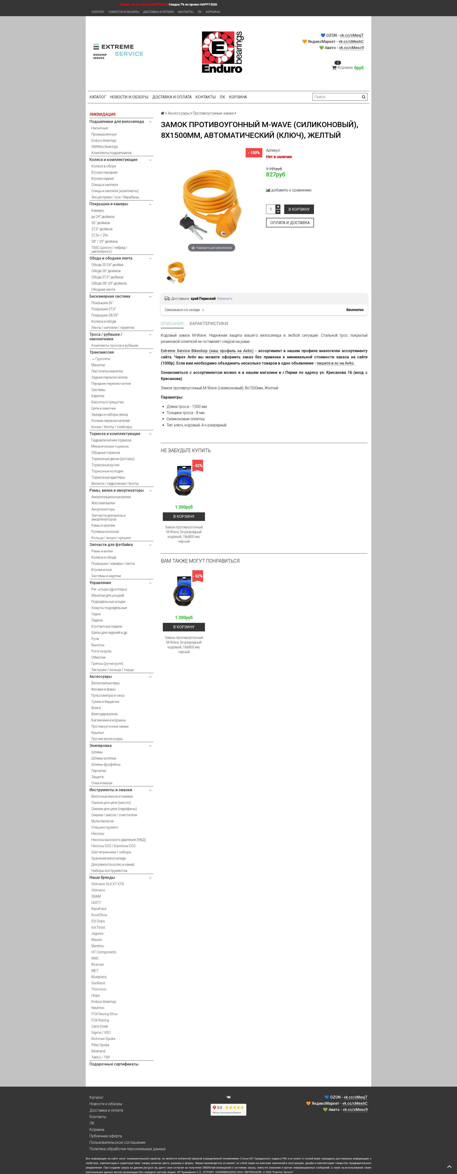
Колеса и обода (103, 321)
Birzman (97, 964)
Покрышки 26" (102, 303)
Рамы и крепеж (103, 525)
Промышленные (103, 134)
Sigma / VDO (101, 1032)
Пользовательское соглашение (117, 1142)
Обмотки (98, 657)
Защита (97, 777)
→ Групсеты (100, 359)
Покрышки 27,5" (103, 309)
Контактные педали (106, 626)
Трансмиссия (101, 352)
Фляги (96, 708)
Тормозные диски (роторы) (112, 459)
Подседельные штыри (108, 602)
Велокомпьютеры (105, 683)
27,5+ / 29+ (99, 235)
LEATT (96, 902)
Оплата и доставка (290, 222)
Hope (95, 995)
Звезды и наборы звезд (109, 414)
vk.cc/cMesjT (352, 35)
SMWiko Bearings (104, 147)
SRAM (96, 896)
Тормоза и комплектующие (114, 433)
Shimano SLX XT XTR (107, 884)
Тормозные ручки (105, 465)
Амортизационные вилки (111, 497)
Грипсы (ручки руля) (107, 663)
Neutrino (97, 1008)
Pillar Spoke (100, 1045)
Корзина (213, 12)
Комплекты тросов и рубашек (114, 345)
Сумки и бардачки (105, 702)
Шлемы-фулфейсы (105, 764)
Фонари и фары (103, 689)
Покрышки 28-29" (104, 315)
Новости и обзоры (124, 12)
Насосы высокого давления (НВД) (118, 840)
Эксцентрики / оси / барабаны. (115, 197)
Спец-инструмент (105, 827)
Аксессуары (100, 676)
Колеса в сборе (103, 166)
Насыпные (99, 128)
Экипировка (100, 745)
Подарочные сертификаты (114, 1064)
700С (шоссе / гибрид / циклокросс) (109, 249)
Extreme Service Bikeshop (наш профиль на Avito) (207, 351)
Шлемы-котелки (103, 758)
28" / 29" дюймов (104, 241)
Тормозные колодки (107, 471)
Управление (100, 582)
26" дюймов (100, 223)
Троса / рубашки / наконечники (105, 336)
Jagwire (97, 933)
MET (94, 971)
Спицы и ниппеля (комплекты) (115, 191)
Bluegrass (99, 977)
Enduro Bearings (103, 140)
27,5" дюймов (102, 229)
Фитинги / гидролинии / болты (115, 483)
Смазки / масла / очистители (114, 815)
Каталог (98, 12)
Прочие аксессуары (107, 739)
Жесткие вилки (103, 503)
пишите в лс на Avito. (336, 363)
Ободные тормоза (105, 453)
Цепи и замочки (103, 408)
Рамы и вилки (102, 551)
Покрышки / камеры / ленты (113, 563)
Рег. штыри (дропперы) (109, 589)
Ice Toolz (98, 927)
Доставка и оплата (158, 12)
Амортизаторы (103, 509)
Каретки (97, 396)
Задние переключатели (109, 377)
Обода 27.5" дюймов (107, 277)
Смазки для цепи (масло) (111, 802)
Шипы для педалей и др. (109, 632)
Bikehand (98, 1051)
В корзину (299, 209)
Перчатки (98, 771)
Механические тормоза (110, 446)
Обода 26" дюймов (106, 271)
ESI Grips (98, 921)
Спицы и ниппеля (104, 185)
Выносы (97, 645)
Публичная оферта (105, 1136)
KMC (95, 958)
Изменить (225, 298)
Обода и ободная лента (110, 258)
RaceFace (98, 909)
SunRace (98, 983)
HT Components (103, 952)
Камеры (97, 210)
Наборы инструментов (109, 871)
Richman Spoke (103, 1039)
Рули (95, 639)
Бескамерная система (109, 296)
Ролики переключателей (110, 421)
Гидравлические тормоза (111, 440)
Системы (98, 390)
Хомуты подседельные (109, 608)
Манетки (98, 365)
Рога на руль (101, 651)
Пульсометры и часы (107, 695)
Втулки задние (102, 178)
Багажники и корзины (108, 720)
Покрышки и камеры (108, 204)
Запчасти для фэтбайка (111, 544)
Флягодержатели (104, 714)
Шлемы (97, 752)
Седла (96, 614)
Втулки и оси (101, 570)
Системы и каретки (106, 576)
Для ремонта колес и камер (112, 864)
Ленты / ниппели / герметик (112, 328)
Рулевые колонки (105, 532)
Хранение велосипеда (108, 858)
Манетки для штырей (107, 595)
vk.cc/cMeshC (351, 41)
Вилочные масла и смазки (112, 796)
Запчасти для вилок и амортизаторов (108, 517)
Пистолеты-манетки (107, 371)
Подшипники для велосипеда (116, 121)
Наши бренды (102, 877)
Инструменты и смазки (110, 790)
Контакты (186, 12)
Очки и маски (101, 783)
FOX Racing (100, 1020)
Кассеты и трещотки (107, 402)
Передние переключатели (111, 383)
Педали (97, 620)
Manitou (97, 946)
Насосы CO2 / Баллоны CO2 (113, 846)
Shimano (98, 890)
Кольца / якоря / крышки (111, 538)
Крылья (97, 732)
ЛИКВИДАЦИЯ (102, 114)
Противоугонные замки (110, 726)
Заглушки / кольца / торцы (112, 670)
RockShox (99, 915)
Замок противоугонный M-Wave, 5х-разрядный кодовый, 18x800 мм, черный (184, 534)
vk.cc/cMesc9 (351, 47)
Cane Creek (99, 1026)
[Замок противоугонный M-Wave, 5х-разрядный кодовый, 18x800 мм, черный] (184, 481)
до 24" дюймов (102, 217)
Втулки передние (104, 172)
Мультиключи (102, 821)
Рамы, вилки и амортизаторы (116, 490)
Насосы (97, 833)
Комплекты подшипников (111, 153)
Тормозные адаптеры (108, 477)
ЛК (200, 12)
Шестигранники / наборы (111, 852)
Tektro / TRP (100, 1057)
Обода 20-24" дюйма (107, 265)
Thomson (99, 989)
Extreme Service (282, 1172)
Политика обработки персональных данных (127, 1149)
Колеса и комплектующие (113, 159)
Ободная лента (103, 289)
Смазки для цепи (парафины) (114, 809)
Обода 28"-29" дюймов (109, 283)
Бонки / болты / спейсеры (111, 427)
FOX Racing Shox (104, 1014)
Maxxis (96, 940)
